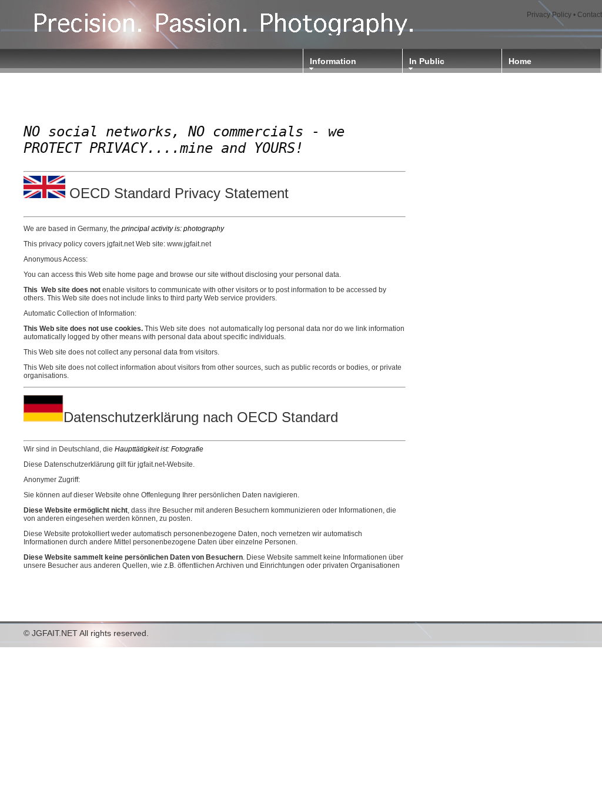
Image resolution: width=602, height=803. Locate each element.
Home (520, 61)
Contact (589, 15)
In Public (426, 61)
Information (333, 61)
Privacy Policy (549, 15)
